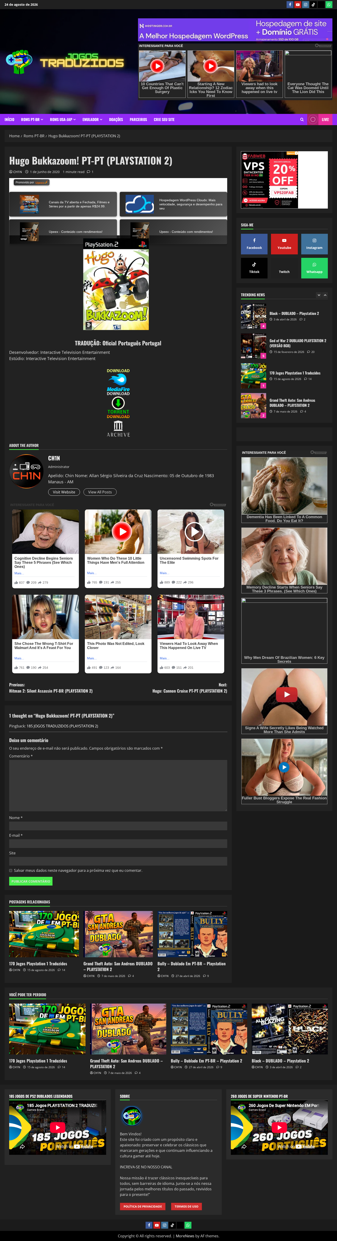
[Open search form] (302, 119)
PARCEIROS (138, 119)
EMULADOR (91, 119)
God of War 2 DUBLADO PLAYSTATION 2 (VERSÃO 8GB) (253, 316)
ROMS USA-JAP (61, 119)
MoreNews (185, 1235)
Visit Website (64, 492)
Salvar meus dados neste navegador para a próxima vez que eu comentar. (78, 870)
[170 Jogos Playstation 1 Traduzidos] (44, 934)
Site (12, 853)
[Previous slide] (319, 295)
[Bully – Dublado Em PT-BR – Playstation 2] (192, 934)
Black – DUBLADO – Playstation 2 (280, 1061)
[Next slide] (325, 295)
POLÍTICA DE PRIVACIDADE (143, 1206)
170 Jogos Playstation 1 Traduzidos (38, 963)
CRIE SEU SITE (164, 119)
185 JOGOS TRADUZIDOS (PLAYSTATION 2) (62, 726)
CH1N (17, 172)
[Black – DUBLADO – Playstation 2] (290, 1029)
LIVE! (325, 119)
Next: (189, 688)
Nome (16, 817)
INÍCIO (9, 119)
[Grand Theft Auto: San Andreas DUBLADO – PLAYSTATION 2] (118, 934)
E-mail (16, 835)
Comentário (21, 756)
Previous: (51, 688)
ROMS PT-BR (30, 119)
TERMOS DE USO (186, 1206)
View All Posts (100, 492)
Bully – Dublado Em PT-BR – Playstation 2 (191, 966)
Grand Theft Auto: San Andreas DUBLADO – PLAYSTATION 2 (118, 966)
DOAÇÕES (116, 119)
